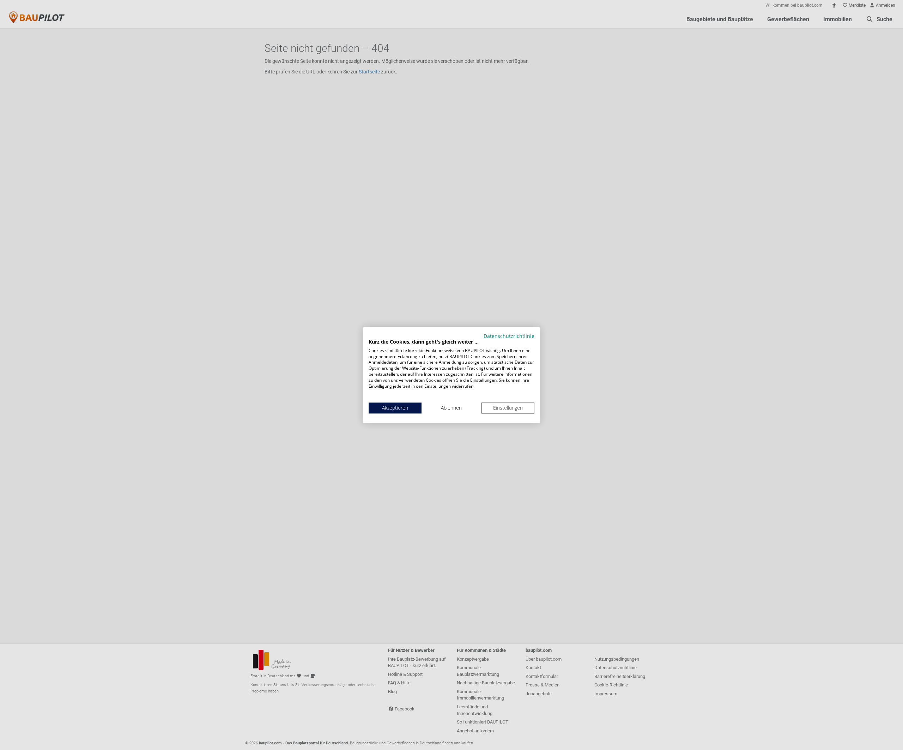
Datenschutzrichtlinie (509, 336)
